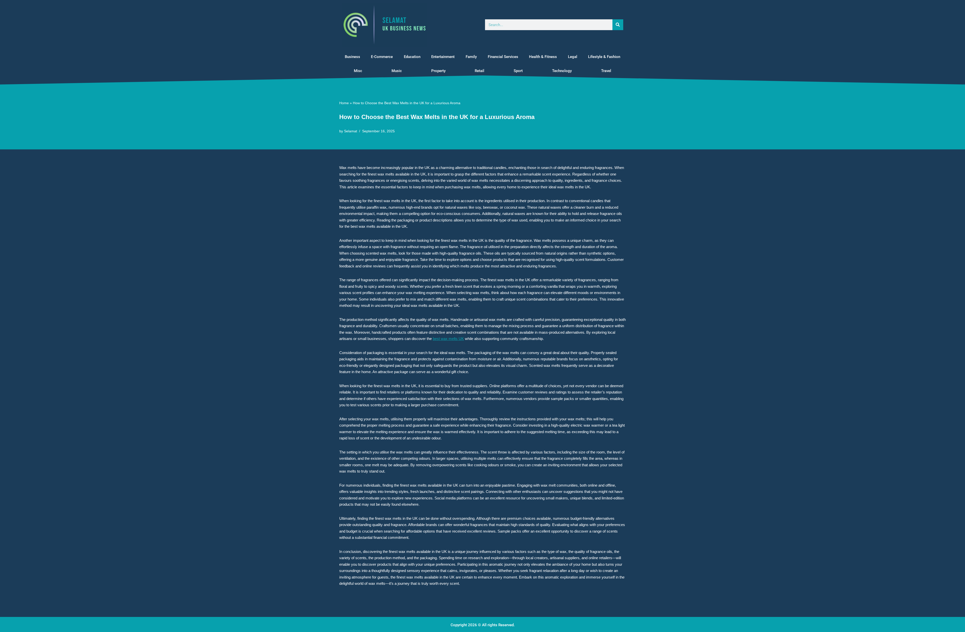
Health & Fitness (543, 56)
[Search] (617, 24)
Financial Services (503, 56)
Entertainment (443, 56)
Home (344, 103)
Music (397, 71)
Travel (606, 71)
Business (352, 56)
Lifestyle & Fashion (604, 56)
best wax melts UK (448, 338)
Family (471, 56)
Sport (518, 71)
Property (438, 71)
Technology (562, 71)
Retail (479, 71)
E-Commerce (382, 56)
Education (412, 56)
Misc (358, 71)
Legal (572, 56)
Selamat (350, 131)
